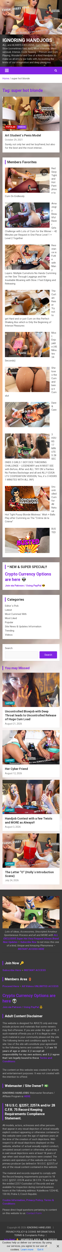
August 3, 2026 (13, 827)
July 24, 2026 (12, 880)
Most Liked (11, 618)
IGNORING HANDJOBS (27, 40)
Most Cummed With (16, 614)
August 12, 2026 (13, 773)
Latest (8, 609)
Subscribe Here (11, 970)
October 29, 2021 (14, 139)
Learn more (27, 1249)
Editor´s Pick (12, 605)
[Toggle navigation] (6, 70)
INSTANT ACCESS (35, 970)
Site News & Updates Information (23, 626)
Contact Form (34, 1213)
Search (9, 648)
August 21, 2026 (13, 723)
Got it (40, 1249)
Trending (9, 630)
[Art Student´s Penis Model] (31, 114)
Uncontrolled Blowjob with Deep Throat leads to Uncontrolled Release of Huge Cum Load (30, 715)
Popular (10, 127)
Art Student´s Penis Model (23, 135)
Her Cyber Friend (16, 769)
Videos (21, 127)
